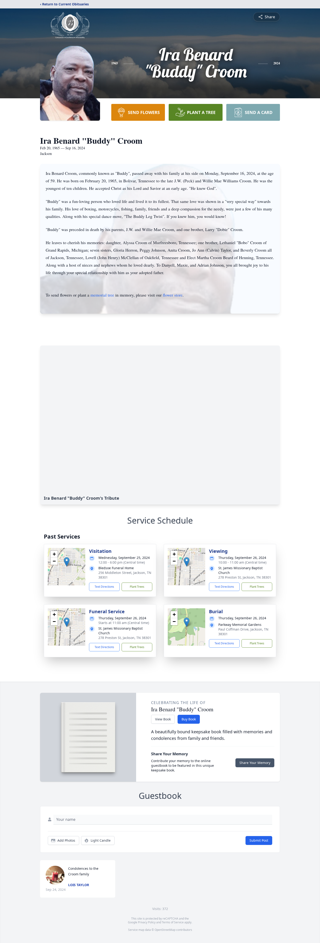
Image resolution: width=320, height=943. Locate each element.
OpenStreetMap (165, 930)
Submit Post (258, 840)
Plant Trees (137, 587)
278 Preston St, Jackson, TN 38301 (244, 577)
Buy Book (189, 719)
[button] (67, 562)
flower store (172, 295)
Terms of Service (173, 922)
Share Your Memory (254, 762)
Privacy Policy (147, 922)
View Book (163, 719)
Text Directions (104, 587)
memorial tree (102, 295)
